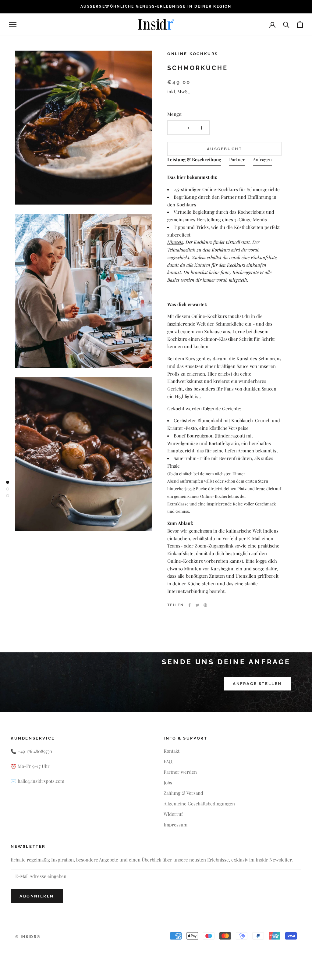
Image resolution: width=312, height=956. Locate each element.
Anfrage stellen (257, 683)
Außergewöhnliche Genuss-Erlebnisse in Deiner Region (156, 6)
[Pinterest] (205, 605)
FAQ (168, 761)
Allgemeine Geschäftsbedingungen (199, 804)
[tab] (194, 161)
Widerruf (173, 814)
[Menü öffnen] (12, 24)
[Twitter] (197, 605)
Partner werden (180, 772)
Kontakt (171, 751)
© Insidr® (28, 937)
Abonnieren (37, 896)
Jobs (168, 782)
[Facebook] (189, 605)
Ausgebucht (224, 149)
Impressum (175, 825)
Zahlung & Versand (183, 793)
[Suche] (286, 24)
